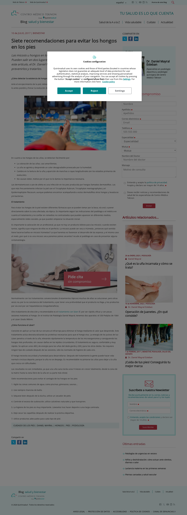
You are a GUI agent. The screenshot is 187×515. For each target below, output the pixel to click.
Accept (69, 90)
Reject (94, 90)
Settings (120, 90)
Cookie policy (108, 81)
